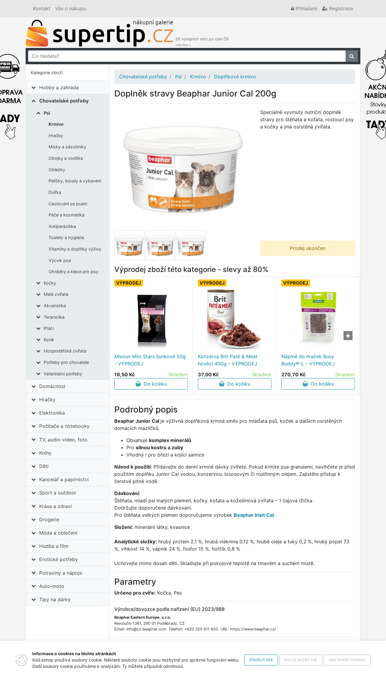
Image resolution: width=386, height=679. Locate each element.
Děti (44, 466)
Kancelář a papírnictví (64, 479)
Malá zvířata (56, 294)
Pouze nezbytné (300, 660)
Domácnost (52, 386)
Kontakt (41, 8)
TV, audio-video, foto (63, 440)
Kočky (50, 283)
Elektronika (52, 413)
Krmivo (56, 124)
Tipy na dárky (55, 599)
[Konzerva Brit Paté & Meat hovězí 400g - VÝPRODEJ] (235, 319)
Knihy (45, 453)
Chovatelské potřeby (64, 101)
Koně (49, 339)
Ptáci (49, 328)
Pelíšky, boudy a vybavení (75, 180)
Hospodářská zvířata (65, 350)
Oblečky (57, 169)
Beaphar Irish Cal (254, 515)
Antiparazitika (62, 226)
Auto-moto (51, 586)
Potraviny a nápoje (60, 573)
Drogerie (49, 519)
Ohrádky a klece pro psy (73, 271)
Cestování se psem (68, 203)
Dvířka (55, 192)
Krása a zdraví (55, 506)
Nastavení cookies (347, 660)
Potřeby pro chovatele (66, 362)
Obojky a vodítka (66, 158)
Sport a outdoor (57, 493)
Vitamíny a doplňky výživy (75, 248)
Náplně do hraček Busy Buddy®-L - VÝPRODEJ (308, 360)
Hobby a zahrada (59, 87)
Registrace (340, 8)
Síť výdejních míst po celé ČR (202, 42)
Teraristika (54, 317)
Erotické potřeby (58, 559)
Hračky (56, 135)
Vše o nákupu (70, 8)
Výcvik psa (60, 260)
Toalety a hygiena (66, 237)
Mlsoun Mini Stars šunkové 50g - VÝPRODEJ (150, 360)
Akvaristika (55, 305)
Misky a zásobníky (67, 146)
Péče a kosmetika (66, 214)
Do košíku (154, 384)
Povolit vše (261, 660)
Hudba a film (53, 546)
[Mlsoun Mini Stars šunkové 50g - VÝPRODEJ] (151, 319)
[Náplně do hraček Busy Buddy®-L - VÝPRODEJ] (318, 319)
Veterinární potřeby (63, 373)
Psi (47, 112)
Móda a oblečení (58, 533)
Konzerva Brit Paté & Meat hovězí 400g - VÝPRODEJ (228, 360)
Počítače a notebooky (64, 426)
